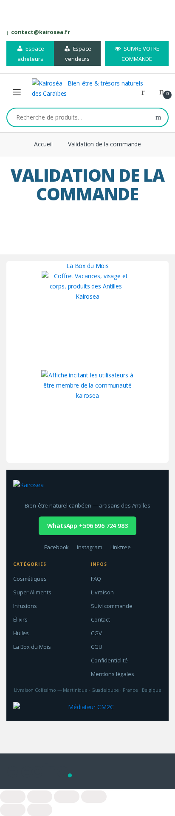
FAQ (96, 578)
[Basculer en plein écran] (66, 796)
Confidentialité (109, 660)
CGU (96, 647)
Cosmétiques (29, 578)
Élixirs (20, 619)
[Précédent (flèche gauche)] (12, 810)
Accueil (43, 144)
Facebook (56, 547)
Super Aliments (32, 592)
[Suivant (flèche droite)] (40, 810)
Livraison (102, 592)
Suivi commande (112, 606)
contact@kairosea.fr (40, 32)
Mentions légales (112, 674)
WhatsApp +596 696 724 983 (87, 526)
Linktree (120, 547)
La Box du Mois (87, 266)
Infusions (25, 606)
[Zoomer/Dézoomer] (94, 796)
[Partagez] (40, 796)
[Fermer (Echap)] (12, 796)
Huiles (21, 633)
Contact (100, 619)
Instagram (89, 547)
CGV (96, 633)
